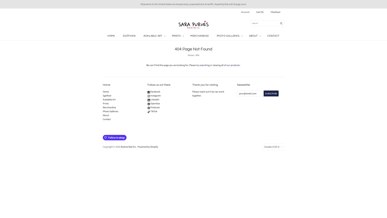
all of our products (230, 65)
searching (205, 65)
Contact (273, 35)
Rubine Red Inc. (129, 147)
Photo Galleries (228, 35)
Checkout (275, 12)
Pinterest (155, 107)
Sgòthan (129, 35)
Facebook (155, 91)
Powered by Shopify (148, 147)
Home (111, 35)
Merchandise (199, 35)
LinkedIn (154, 99)
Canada (272, 147)
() (260, 12)
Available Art (152, 35)
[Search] (281, 23)
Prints (176, 35)
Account (245, 12)
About (253, 35)
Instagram (155, 95)
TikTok (153, 111)
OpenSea (155, 103)
